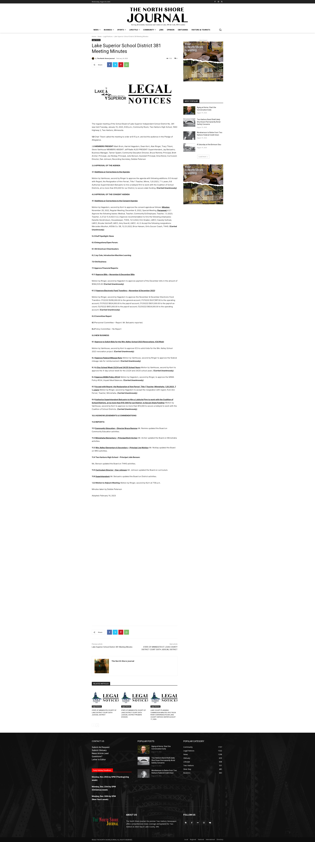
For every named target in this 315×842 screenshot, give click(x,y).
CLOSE (248, 403)
